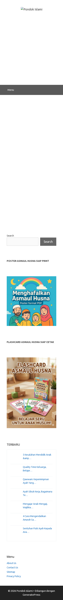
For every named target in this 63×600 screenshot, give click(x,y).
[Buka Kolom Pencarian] (58, 90)
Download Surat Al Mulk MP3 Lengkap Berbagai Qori (29, 129)
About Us (11, 563)
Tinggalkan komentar (23, 219)
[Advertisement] (31, 51)
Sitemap (11, 572)
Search (10, 235)
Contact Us (12, 567)
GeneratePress (31, 594)
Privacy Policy (14, 576)
